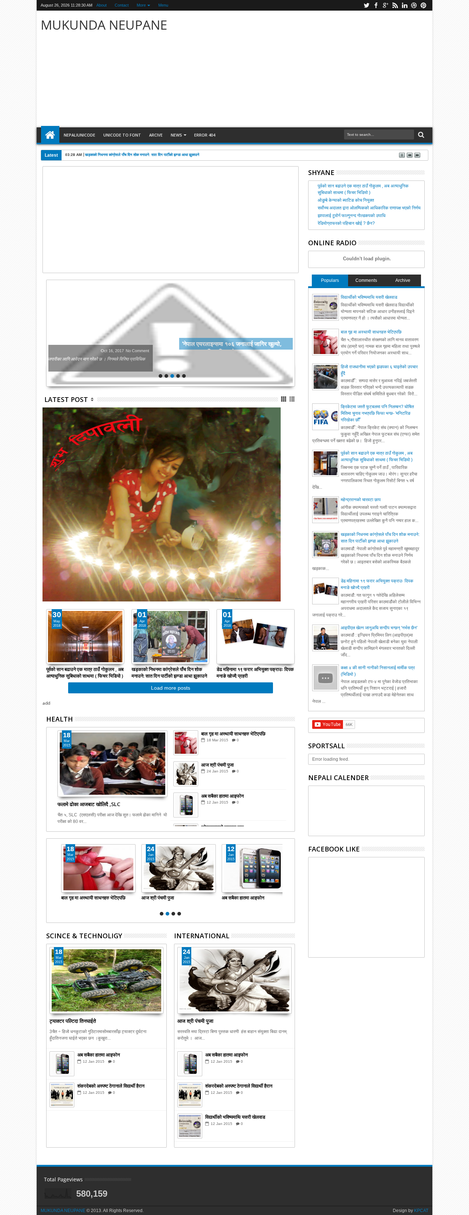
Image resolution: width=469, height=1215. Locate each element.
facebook (376, 5)
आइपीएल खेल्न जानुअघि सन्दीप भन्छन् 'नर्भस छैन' (379, 627)
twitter (366, 5)
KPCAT (421, 1210)
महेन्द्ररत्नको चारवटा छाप (361, 499)
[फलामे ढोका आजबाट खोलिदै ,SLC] (112, 763)
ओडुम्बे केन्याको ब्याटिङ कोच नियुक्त (346, 200)
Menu (163, 5)
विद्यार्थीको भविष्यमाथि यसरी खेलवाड (235, 1117)
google (385, 5)
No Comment (248, 351)
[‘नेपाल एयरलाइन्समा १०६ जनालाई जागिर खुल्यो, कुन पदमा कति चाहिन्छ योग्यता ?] (170, 333)
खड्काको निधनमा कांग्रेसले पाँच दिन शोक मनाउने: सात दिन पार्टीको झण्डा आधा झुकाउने (142, 155)
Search (420, 135)
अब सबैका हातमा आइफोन (222, 796)
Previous (290, 333)
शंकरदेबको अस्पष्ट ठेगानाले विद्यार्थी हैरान (110, 1085)
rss (395, 5)
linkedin (404, 5)
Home (50, 135)
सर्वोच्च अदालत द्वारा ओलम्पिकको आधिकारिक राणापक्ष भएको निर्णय (369, 207)
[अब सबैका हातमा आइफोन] (185, 805)
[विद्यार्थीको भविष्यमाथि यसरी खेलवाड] (189, 1126)
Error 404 (204, 135)
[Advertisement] (320, 69)
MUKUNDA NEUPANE (63, 1210)
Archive (402, 280)
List (292, 399)
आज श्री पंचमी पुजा (217, 764)
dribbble (414, 5)
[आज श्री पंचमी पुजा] (185, 773)
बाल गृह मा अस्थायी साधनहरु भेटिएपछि (233, 733)
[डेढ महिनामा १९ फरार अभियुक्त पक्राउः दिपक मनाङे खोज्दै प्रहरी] (256, 636)
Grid (284, 399)
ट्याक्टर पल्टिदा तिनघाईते (72, 1020)
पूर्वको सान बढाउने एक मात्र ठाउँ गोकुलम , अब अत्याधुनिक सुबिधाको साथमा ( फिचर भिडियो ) (84, 672)
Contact (122, 5)
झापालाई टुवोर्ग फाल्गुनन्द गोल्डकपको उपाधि (351, 215)
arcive (156, 135)
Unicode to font (122, 135)
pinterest (423, 5)
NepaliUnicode (79, 135)
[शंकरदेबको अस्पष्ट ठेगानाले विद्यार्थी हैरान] (61, 1094)
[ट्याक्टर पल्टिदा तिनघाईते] (106, 980)
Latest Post (66, 399)
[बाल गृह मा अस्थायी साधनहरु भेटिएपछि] (185, 742)
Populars (330, 280)
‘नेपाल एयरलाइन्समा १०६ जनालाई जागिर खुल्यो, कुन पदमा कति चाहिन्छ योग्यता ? (139, 344)
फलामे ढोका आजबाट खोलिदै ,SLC (89, 804)
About (101, 5)
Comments (366, 280)
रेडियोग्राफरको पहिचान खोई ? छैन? (346, 223)
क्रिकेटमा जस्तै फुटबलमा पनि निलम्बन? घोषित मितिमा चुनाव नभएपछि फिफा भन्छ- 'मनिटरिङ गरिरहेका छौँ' (377, 413)
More (141, 5)
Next (51, 333)
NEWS (176, 135)
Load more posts (170, 688)
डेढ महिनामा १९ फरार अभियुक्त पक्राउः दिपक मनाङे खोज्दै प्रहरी (255, 672)
